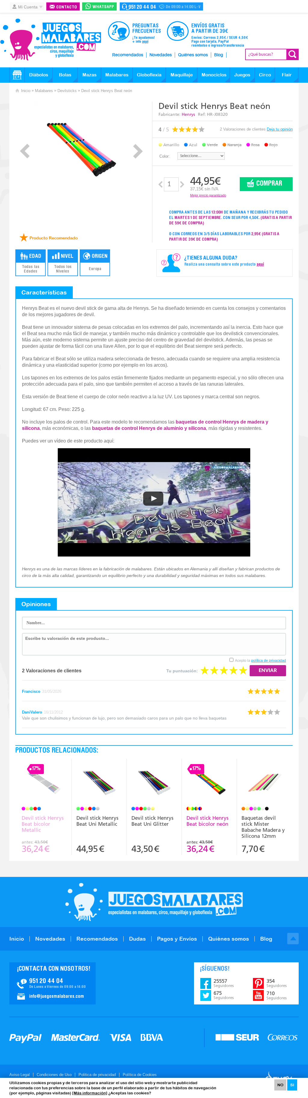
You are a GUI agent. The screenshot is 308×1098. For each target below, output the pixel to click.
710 (276, 995)
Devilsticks (67, 90)
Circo (265, 74)
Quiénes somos (193, 55)
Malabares (116, 74)
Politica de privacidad (97, 1074)
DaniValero (32, 712)
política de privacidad (268, 660)
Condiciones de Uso (54, 1074)
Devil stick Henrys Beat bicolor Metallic (43, 824)
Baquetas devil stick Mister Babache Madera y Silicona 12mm (263, 827)
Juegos (242, 74)
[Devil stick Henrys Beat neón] (81, 150)
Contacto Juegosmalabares (161, 6)
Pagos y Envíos (177, 939)
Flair (287, 74)
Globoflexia (149, 74)
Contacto (66, 7)
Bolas (65, 74)
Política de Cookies (140, 1074)
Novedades (160, 55)
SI (292, 1085)
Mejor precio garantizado (208, 195)
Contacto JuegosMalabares (52, 983)
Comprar (269, 183)
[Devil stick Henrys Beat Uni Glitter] (154, 783)
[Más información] (89, 1093)
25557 (224, 983)
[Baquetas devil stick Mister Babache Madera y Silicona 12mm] (265, 783)
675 (224, 995)
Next (138, 151)
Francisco (31, 691)
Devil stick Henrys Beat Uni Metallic (97, 821)
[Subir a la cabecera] (293, 938)
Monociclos (214, 74)
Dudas (137, 939)
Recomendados (127, 55)
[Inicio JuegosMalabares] (17, 74)
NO (280, 1085)
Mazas (89, 74)
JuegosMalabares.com (50, 40)
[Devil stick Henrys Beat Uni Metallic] (99, 783)
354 (276, 983)
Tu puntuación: (182, 671)
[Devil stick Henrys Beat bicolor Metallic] (44, 783)
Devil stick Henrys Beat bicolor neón (207, 821)
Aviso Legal (19, 1074)
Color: (164, 156)
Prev (25, 151)
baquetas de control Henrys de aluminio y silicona (149, 428)
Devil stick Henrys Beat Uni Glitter (152, 821)
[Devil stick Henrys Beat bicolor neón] (209, 783)
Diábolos (38, 74)
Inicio (25, 90)
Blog (218, 55)
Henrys (188, 114)
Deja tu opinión (280, 129)
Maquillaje (182, 74)
